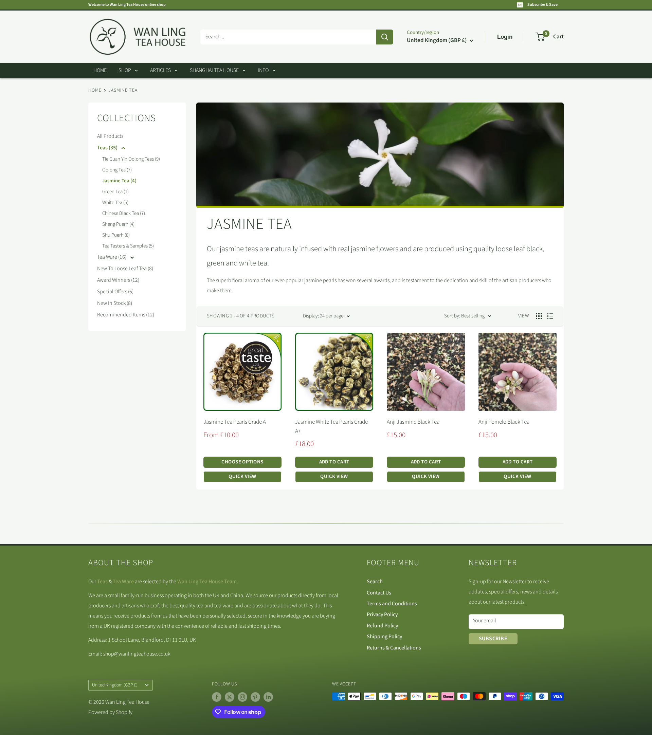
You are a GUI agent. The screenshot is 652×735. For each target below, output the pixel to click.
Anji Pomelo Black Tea (503, 422)
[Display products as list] (550, 316)
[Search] (384, 37)
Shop (125, 70)
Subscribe (493, 638)
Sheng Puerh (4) (118, 224)
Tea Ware (123, 581)
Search (375, 581)
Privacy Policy (382, 614)
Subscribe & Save (542, 4)
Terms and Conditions (392, 603)
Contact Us (379, 592)
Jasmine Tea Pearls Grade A (234, 422)
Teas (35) (108, 147)
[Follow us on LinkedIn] (268, 697)
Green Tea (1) (115, 191)
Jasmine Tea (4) (119, 180)
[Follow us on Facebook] (216, 697)
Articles (160, 70)
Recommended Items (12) (125, 314)
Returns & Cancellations (394, 647)
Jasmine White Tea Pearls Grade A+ (331, 426)
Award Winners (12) (118, 280)
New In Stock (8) (114, 303)
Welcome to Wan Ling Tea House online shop (127, 4)
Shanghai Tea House (214, 70)
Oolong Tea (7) (117, 169)
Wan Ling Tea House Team (207, 581)
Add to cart (334, 461)
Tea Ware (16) (112, 257)
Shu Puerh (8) (116, 235)
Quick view (242, 476)
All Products (110, 136)
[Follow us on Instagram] (242, 697)
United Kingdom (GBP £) (115, 685)
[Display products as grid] (539, 316)
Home (100, 70)
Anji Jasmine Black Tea (413, 422)
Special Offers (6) (115, 291)
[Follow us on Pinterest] (255, 697)
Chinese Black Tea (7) (123, 213)
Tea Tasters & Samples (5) (128, 246)
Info (263, 70)
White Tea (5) (115, 202)
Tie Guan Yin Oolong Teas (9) (131, 159)
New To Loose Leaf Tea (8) (125, 268)
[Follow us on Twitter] (229, 697)
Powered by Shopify (110, 712)
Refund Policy (382, 625)
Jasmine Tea (122, 90)
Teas (102, 581)
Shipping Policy (384, 636)
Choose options (242, 461)
